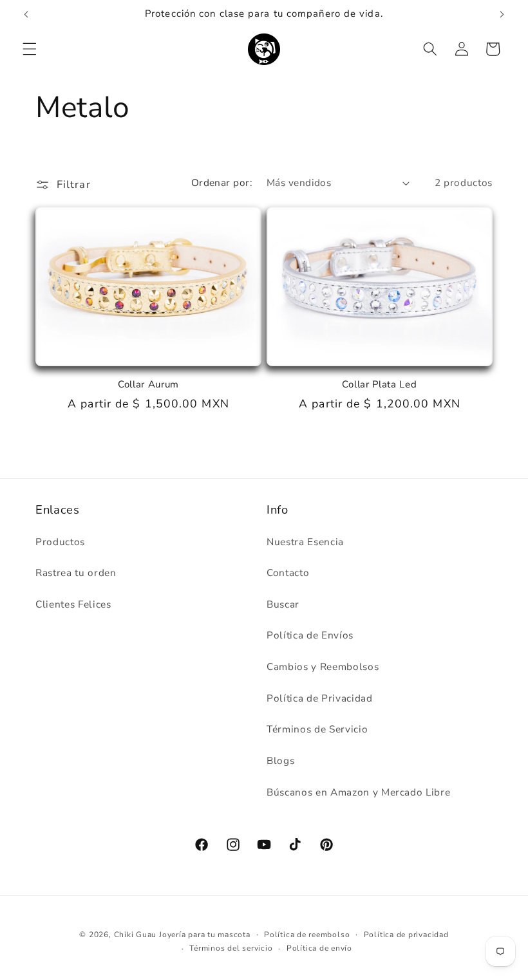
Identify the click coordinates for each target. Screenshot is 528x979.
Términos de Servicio (317, 729)
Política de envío (319, 948)
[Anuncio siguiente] (501, 14)
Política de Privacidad (320, 698)
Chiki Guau (136, 934)
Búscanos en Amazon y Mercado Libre (358, 792)
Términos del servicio (230, 948)
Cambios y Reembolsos (323, 666)
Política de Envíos (310, 635)
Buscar (283, 604)
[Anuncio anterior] (26, 14)
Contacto (288, 572)
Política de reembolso (307, 934)
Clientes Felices (73, 604)
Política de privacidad (406, 934)
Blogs (280, 760)
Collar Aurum (148, 384)
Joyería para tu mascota (204, 934)
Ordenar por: (221, 182)
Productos (60, 541)
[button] (29, 48)
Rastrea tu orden (76, 572)
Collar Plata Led (379, 384)
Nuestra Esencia (305, 541)
